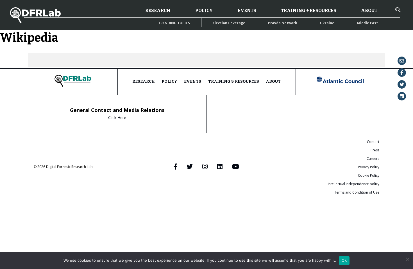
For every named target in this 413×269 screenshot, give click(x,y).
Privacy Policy (368, 167)
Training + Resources (308, 10)
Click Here (117, 117)
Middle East (367, 23)
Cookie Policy (368, 175)
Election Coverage (229, 23)
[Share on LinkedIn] (402, 96)
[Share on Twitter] (402, 84)
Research (158, 10)
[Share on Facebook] (402, 72)
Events (247, 10)
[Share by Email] (402, 61)
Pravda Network (282, 23)
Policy (204, 10)
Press (375, 150)
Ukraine (327, 23)
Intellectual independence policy (353, 183)
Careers (373, 158)
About (369, 10)
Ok (344, 260)
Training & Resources (233, 81)
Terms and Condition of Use (356, 192)
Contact (373, 141)
